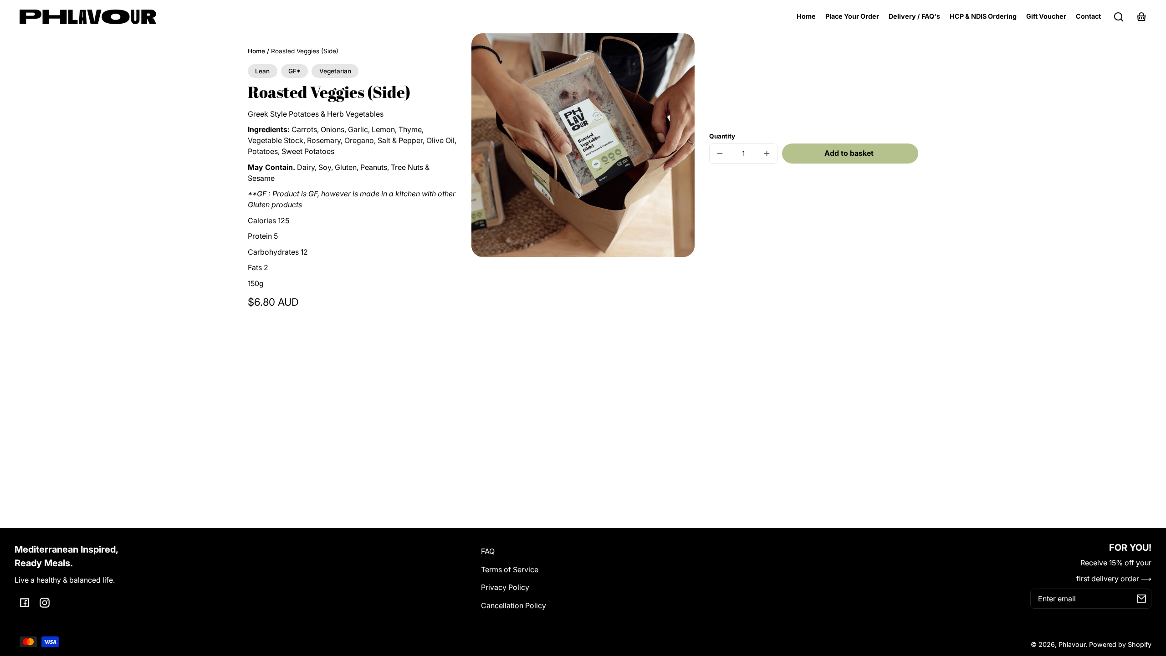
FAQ (488, 551)
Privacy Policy (505, 587)
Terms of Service (509, 569)
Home (256, 51)
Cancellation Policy (513, 605)
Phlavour (1072, 644)
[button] (1119, 17)
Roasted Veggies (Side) (304, 51)
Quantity (722, 136)
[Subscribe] (1141, 599)
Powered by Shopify (1120, 644)
